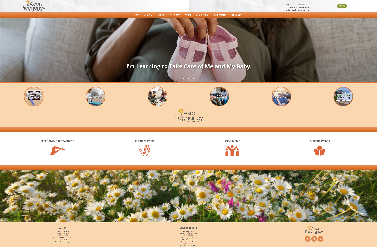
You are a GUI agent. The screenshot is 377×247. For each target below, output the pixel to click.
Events (188, 15)
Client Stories (220, 15)
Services (161, 15)
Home (137, 15)
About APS (149, 15)
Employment (236, 15)
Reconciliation (202, 15)
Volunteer (175, 15)
